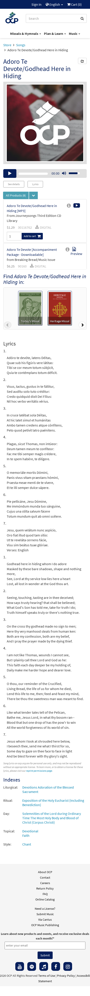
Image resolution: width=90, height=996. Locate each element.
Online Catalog (45, 899)
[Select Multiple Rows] (33, 195)
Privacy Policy (66, 976)
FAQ (45, 894)
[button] (7, 326)
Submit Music (45, 914)
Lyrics (35, 184)
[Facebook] (55, 966)
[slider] (72, 172)
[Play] (9, 173)
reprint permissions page (39, 770)
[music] (43, 966)
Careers (45, 883)
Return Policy (45, 888)
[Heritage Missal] (60, 307)
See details (14, 184)
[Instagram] (67, 966)
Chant (26, 844)
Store (7, 45)
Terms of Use (46, 976)
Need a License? (45, 909)
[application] (45, 173)
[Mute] (64, 173)
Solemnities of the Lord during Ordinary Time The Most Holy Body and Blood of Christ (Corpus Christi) (51, 817)
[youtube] (19, 966)
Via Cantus (45, 920)
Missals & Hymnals (24, 33)
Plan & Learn (54, 33)
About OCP (45, 872)
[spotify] (31, 966)
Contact (45, 877)
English (55, 4)
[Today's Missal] (30, 307)
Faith (25, 835)
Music (73, 33)
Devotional (30, 831)
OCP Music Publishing (45, 925)
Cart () (76, 4)
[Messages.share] (82, 61)
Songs (20, 45)
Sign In (36, 4)
